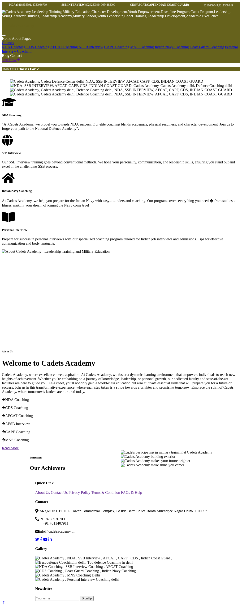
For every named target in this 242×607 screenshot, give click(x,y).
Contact (16, 56)
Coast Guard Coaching (207, 47)
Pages (26, 38)
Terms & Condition (105, 492)
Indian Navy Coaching (172, 47)
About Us (42, 492)
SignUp (87, 598)
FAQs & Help (131, 492)
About (16, 38)
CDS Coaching (37, 47)
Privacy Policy (79, 492)
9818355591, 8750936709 (32, 4)
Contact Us (59, 492)
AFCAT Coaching (64, 47)
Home (6, 38)
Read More (10, 448)
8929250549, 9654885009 (100, 4)
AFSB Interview (90, 47)
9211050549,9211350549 (218, 5)
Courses (8, 43)
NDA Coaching (14, 47)
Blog (5, 56)
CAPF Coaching (116, 47)
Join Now (9, 60)
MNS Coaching (142, 47)
